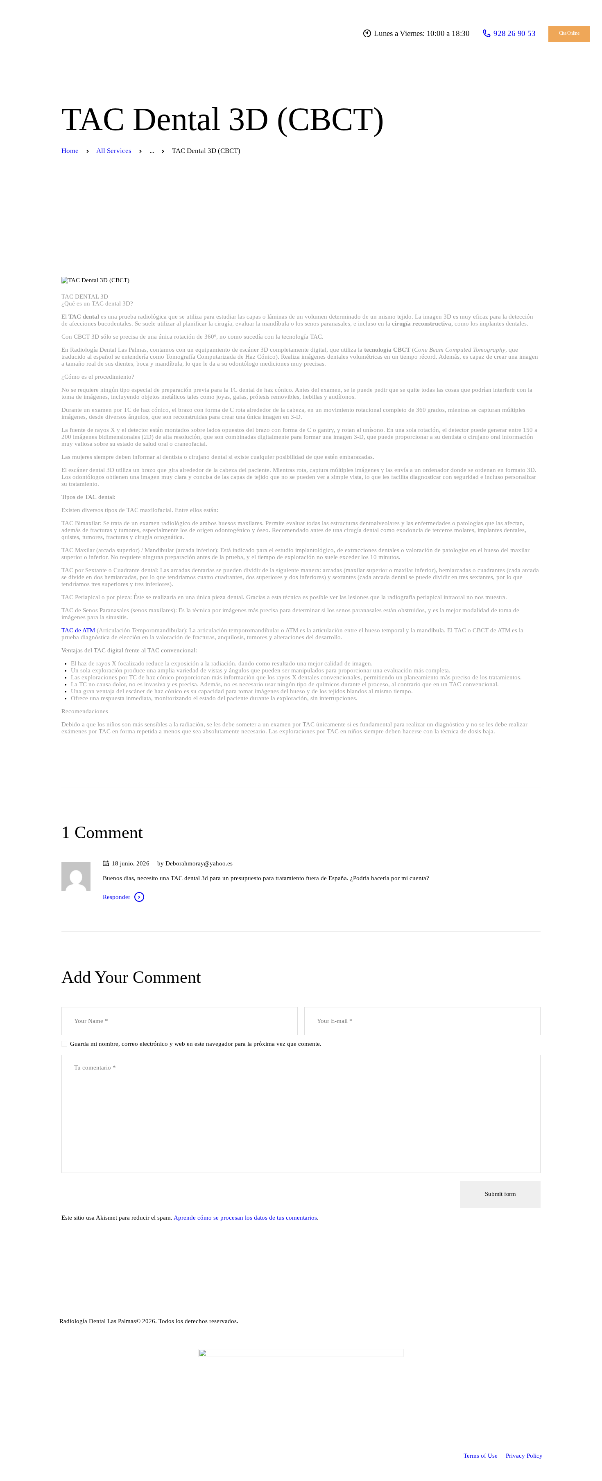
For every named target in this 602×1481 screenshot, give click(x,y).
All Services (113, 151)
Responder (116, 897)
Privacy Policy (524, 1455)
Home (70, 151)
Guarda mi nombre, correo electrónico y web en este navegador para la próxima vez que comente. (195, 1044)
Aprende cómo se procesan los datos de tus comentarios (245, 1217)
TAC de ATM (78, 630)
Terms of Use (481, 1455)
